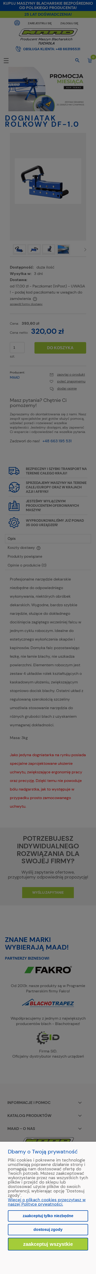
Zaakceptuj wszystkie (48, 1244)
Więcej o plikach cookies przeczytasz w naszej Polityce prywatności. (47, 1202)
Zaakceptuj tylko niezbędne (48, 1216)
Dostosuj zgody (48, 1229)
